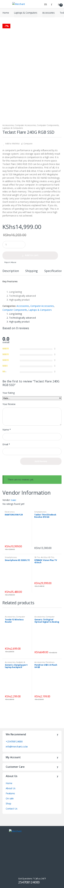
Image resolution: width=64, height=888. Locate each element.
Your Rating (8, 392)
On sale (10, 798)
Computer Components (48, 125)
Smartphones (40, 512)
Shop (8, 803)
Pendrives (50, 662)
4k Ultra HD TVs (47, 557)
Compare (27, 143)
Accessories (48, 12)
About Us (10, 788)
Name (6, 429)
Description (10, 271)
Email (6, 444)
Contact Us (11, 808)
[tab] (10, 272)
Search (46, 4)
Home (5, 12)
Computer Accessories (25, 125)
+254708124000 (14, 741)
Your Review (8, 404)
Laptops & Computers (25, 12)
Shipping (31, 271)
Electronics (9, 512)
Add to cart (31, 255)
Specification (53, 271)
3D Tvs (37, 557)
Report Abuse (10, 262)
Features (10, 793)
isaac (13, 500)
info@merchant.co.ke (17, 746)
